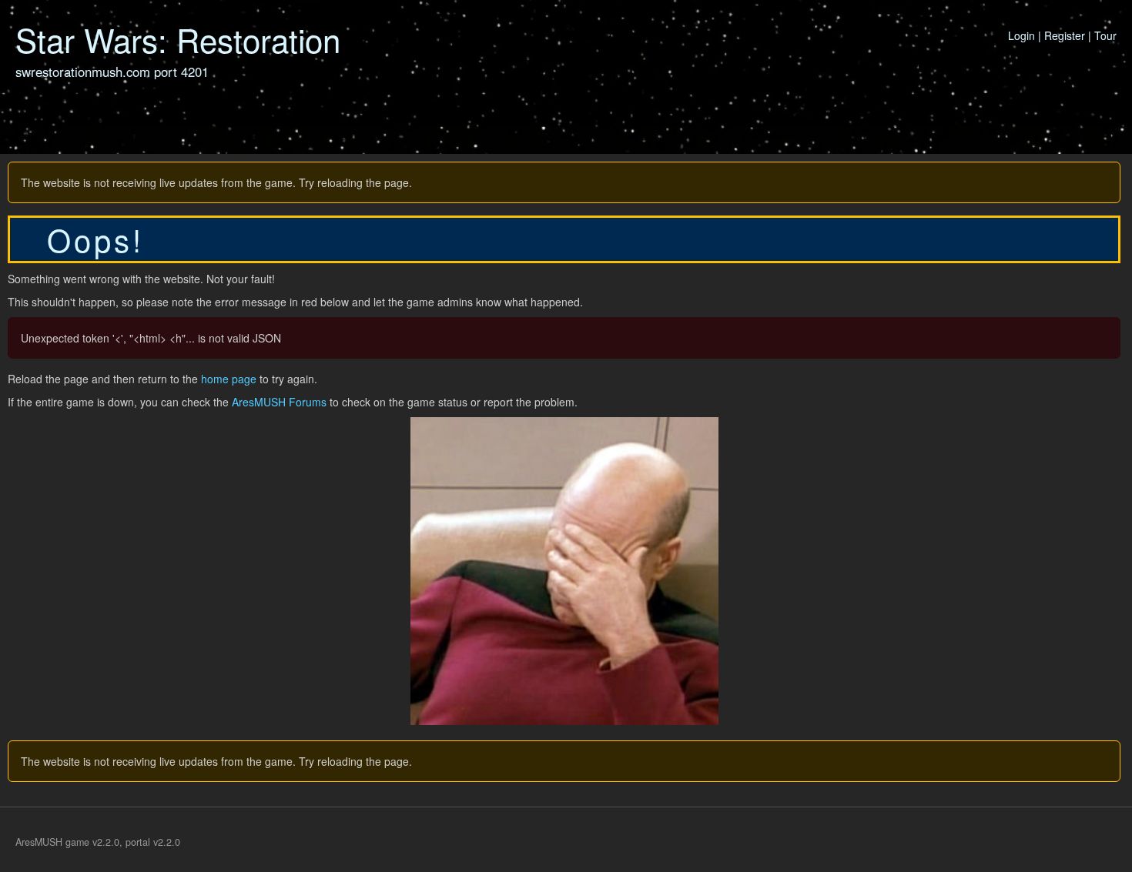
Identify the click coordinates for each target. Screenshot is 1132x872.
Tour (1105, 35)
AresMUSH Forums (279, 401)
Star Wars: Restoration (177, 39)
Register (1064, 35)
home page (228, 378)
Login (1021, 35)
